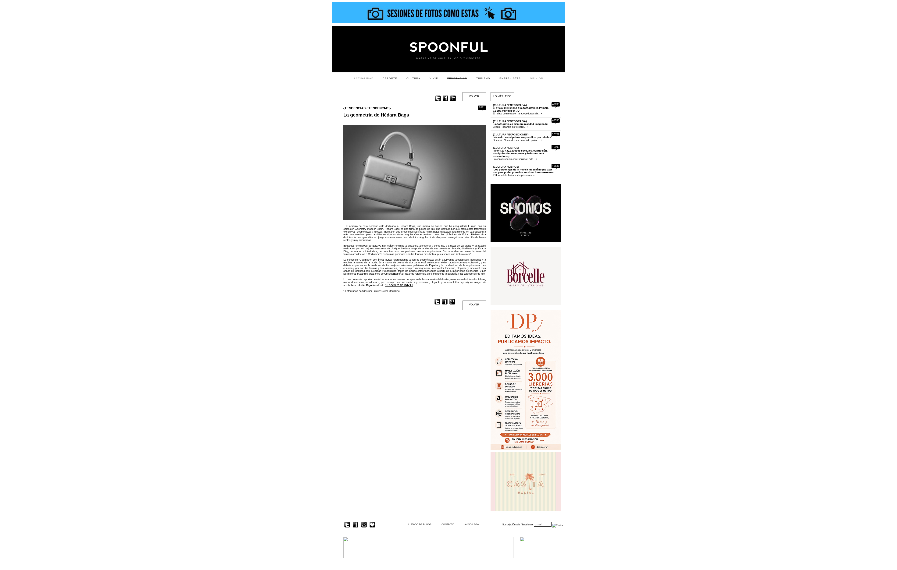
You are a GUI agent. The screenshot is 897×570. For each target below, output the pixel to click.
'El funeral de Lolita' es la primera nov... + (523, 171)
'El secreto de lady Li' (399, 285)
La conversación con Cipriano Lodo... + (520, 153)
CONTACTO (447, 524)
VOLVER (474, 96)
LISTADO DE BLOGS (419, 524)
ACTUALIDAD (364, 78)
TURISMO (483, 78)
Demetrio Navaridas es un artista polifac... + (522, 137)
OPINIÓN (536, 78)
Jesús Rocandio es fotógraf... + (520, 124)
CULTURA (413, 78)
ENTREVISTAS (510, 78)
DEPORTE (390, 78)
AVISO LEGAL (472, 524)
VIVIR (434, 78)
